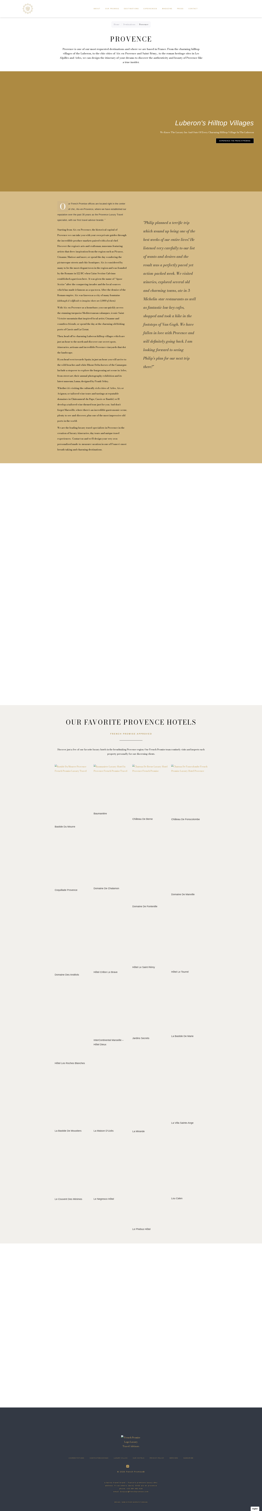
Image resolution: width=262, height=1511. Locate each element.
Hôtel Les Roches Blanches (70, 1063)
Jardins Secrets (140, 1038)
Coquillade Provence (66, 890)
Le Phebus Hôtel (141, 1229)
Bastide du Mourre (65, 826)
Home (116, 24)
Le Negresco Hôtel (104, 1199)
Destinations (131, 9)
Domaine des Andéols (67, 974)
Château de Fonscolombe (185, 819)
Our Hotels (138, 1458)
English (255, 1509)
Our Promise (112, 9)
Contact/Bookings (99, 1458)
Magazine (167, 9)
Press (180, 9)
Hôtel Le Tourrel (180, 971)
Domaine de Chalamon (106, 888)
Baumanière (100, 813)
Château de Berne (142, 819)
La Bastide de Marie (182, 1036)
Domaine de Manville (183, 894)
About (97, 9)
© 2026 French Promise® (131, 1472)
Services (173, 1458)
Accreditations (76, 1458)
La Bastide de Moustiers (68, 1130)
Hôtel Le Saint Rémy (143, 967)
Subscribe (188, 1458)
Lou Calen (176, 1198)
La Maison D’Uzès (104, 1130)
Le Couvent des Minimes (68, 1199)
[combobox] (255, 1509)
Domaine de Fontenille (144, 906)
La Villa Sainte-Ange (182, 1123)
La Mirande (138, 1131)
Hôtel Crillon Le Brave (105, 972)
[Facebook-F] (134, 1466)
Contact (193, 9)
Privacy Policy (157, 1458)
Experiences (150, 9)
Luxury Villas (120, 1458)
